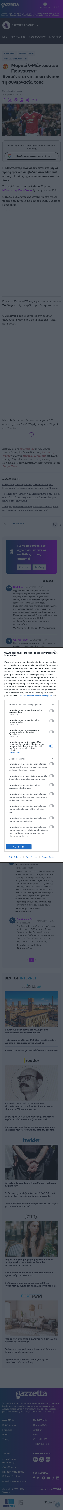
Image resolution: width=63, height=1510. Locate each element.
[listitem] (31, 704)
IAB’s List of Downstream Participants (35, 696)
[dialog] (31, 755)
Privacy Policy (48, 857)
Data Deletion (15, 857)
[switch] (51, 710)
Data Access (31, 857)
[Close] (57, 653)
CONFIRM (18, 847)
